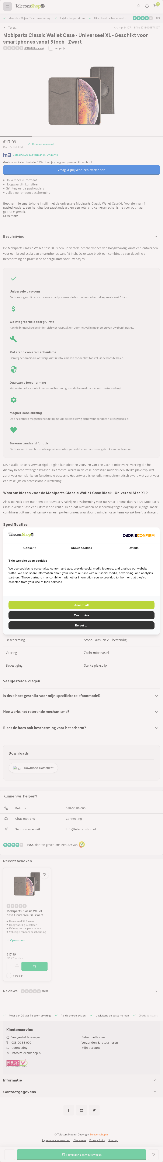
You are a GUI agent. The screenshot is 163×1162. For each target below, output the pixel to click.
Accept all (81, 605)
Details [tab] (134, 548)
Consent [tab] (29, 548)
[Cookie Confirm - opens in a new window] (139, 535)
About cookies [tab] (81, 548)
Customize (81, 615)
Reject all (81, 625)
